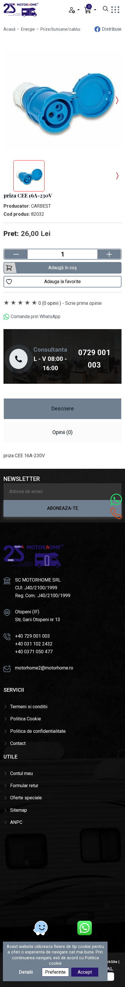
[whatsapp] (84, 928)
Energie (28, 29)
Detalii (26, 972)
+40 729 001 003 (32, 636)
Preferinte (55, 972)
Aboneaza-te (62, 508)
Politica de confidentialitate (38, 731)
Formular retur (24, 785)
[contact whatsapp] (116, 499)
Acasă (9, 29)
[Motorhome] (20, 9)
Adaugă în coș (62, 267)
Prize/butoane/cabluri (61, 29)
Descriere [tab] (62, 408)
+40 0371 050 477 (34, 651)
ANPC (16, 822)
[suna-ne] (116, 513)
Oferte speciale (26, 797)
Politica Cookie (25, 719)
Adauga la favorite (62, 281)
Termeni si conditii (28, 706)
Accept (85, 972)
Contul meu (21, 773)
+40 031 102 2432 (34, 644)
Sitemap (18, 810)
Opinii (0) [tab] (62, 432)
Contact (18, 743)
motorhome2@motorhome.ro (44, 668)
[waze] (40, 928)
